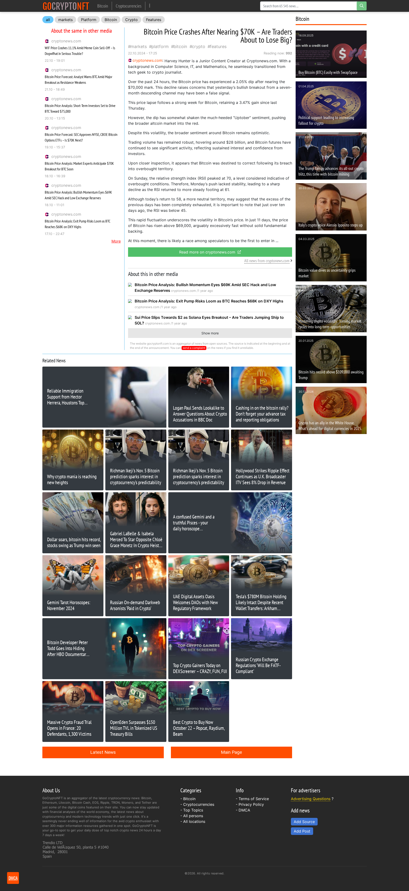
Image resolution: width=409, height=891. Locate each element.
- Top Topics (191, 810)
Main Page (231, 752)
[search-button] (362, 5)
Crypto (131, 19)
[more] (149, 6)
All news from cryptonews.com (266, 260)
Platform (88, 19)
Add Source (304, 821)
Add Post (302, 831)
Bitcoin (102, 6)
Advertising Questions (310, 798)
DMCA (244, 810)
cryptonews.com (66, 41)
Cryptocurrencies (128, 6)
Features (153, 19)
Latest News (103, 752)
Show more (210, 333)
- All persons (191, 815)
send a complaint (194, 348)
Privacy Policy (251, 804)
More (116, 241)
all (48, 19)
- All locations (192, 821)
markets (65, 19)
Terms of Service (254, 798)
